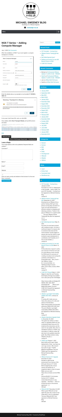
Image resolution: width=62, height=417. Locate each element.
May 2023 (43, 95)
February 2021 (45, 114)
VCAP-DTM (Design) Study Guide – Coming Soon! (23, 139)
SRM (42, 149)
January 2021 (45, 117)
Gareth (43, 76)
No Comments (13, 50)
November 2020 (45, 119)
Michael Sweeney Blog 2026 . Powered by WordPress (31, 415)
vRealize (43, 158)
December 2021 (45, 106)
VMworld (43, 156)
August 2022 (44, 104)
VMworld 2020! (6, 136)
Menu (3, 31)
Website (4, 170)
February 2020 (45, 130)
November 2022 (45, 101)
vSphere (43, 160)
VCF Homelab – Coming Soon (49, 51)
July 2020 (43, 125)
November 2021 (45, 108)
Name (4, 161)
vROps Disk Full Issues (52, 80)
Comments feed (45, 173)
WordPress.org (45, 175)
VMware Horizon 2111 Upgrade (49, 357)
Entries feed (44, 171)
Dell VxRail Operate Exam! (48, 57)
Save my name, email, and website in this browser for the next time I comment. (18, 177)
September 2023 (45, 93)
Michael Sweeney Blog (31, 22)
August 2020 (44, 123)
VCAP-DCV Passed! (46, 63)
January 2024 (45, 91)
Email (3, 166)
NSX (3, 133)
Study (42, 151)
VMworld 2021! (45, 389)
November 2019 (45, 134)
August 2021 (44, 110)
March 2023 (44, 97)
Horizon (43, 145)
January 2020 (45, 132)
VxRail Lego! (44, 340)
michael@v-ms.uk (32, 27)
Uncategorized (45, 153)
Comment (5, 148)
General (43, 143)
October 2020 (45, 121)
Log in (43, 169)
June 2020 (44, 127)
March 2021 (44, 112)
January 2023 (45, 99)
